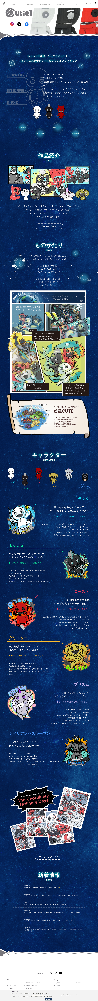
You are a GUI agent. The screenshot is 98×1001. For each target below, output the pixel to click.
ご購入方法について (13, 985)
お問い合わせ (77, 983)
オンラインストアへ (49, 857)
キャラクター (58, 127)
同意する (49, 999)
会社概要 (58, 983)
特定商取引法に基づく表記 (33, 983)
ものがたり (40, 133)
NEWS (76, 3)
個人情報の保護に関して (37, 995)
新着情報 (75, 133)
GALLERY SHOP (61, 3)
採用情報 (58, 985)
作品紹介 (22, 127)
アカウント (11, 983)
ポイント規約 (29, 988)
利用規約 (10, 988)
